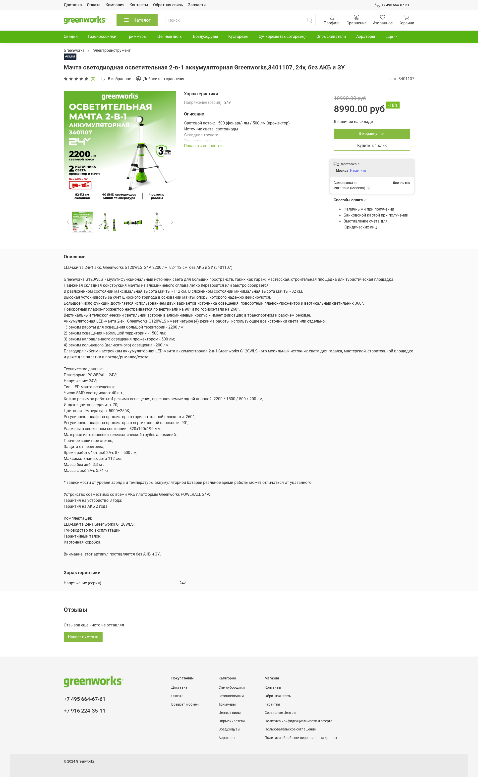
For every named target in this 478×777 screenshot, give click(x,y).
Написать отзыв (83, 637)
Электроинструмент (112, 50)
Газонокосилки (102, 36)
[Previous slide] (72, 147)
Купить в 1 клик (372, 145)
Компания (115, 4)
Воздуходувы (205, 36)
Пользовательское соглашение (290, 729)
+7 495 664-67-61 (395, 5)
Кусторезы (238, 36)
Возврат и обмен (185, 704)
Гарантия (272, 704)
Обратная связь (168, 4)
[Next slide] (168, 147)
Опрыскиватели (331, 36)
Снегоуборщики (232, 687)
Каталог (142, 20)
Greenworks (74, 50)
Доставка (73, 4)
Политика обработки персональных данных (301, 738)
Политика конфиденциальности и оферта (298, 721)
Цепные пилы (169, 36)
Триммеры (137, 36)
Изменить (358, 170)
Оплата (94, 4)
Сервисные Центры (280, 713)
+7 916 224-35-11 (85, 711)
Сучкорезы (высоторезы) (282, 36)
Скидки (71, 36)
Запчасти (197, 4)
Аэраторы (365, 36)
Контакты (138, 4)
